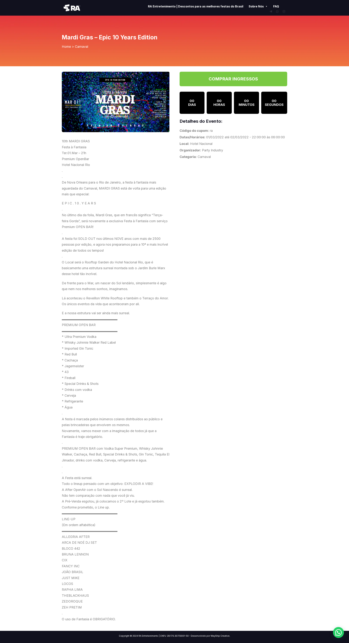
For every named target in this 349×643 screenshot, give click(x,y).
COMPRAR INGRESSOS (233, 79)
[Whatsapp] (277, 11)
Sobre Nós (256, 6)
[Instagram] (283, 11)
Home (66, 46)
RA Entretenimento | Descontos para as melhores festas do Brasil (195, 6)
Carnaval (81, 46)
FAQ (276, 6)
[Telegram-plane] (270, 11)
